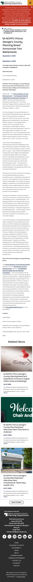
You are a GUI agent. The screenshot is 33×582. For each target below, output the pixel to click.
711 (18, 527)
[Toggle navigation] (30, 3)
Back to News (16, 502)
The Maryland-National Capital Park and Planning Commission (15, 270)
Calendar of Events (16, 545)
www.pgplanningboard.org (14, 307)
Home (5, 28)
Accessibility (16, 548)
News (9, 28)
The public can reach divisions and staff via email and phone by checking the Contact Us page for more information (16, 22)
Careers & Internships (16, 558)
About (16, 553)
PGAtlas (17, 565)
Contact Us (16, 560)
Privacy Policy (20, 576)
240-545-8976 (19, 523)
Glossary (16, 563)
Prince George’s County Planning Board (17, 264)
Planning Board (16, 555)
